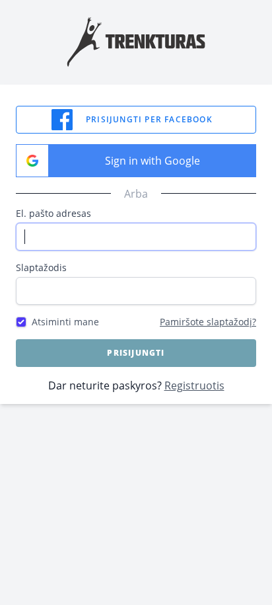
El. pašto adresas (53, 213)
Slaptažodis (41, 267)
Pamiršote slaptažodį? (208, 321)
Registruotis (194, 385)
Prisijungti (135, 352)
